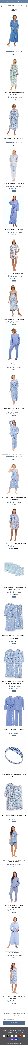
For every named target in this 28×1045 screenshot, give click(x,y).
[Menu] (1, 5)
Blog (24, 1030)
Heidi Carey (19, 1041)
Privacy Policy (9, 1032)
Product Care (12, 1030)
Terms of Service (19, 1032)
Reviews (20, 1030)
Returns (22, 1029)
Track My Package (14, 1029)
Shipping (5, 1030)
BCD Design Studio (16, 1043)
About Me (5, 1029)
